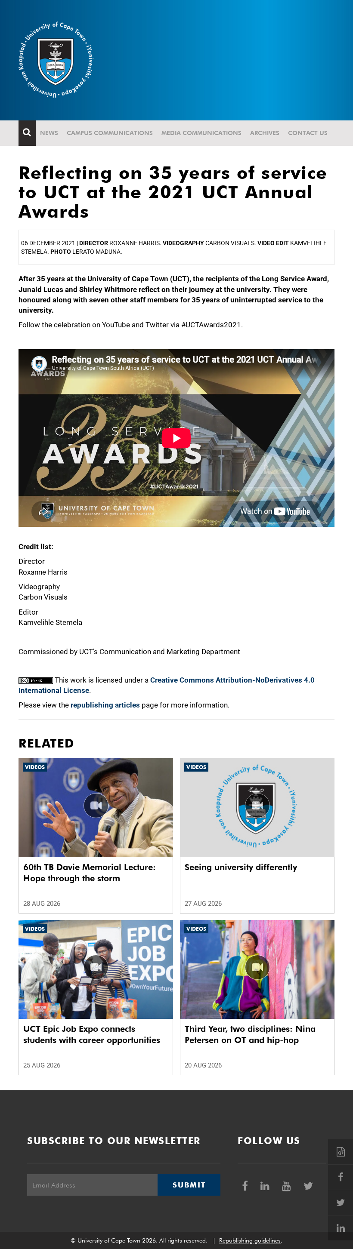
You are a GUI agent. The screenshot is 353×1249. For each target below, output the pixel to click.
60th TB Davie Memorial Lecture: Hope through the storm (89, 872)
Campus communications (110, 132)
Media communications (201, 132)
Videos (35, 767)
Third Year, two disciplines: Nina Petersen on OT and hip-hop (250, 1034)
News (49, 132)
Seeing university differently (241, 867)
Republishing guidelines (250, 1240)
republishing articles (105, 705)
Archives (264, 132)
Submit (189, 1185)
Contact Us (308, 132)
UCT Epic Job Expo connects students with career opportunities (91, 1034)
